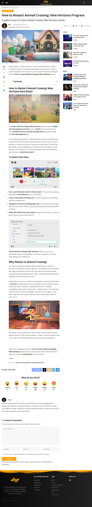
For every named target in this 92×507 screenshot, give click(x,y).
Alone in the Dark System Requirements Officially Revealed (80, 86)
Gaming (75, 40)
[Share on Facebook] (70, 25)
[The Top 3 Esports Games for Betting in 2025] (67, 38)
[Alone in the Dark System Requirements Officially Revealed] (67, 87)
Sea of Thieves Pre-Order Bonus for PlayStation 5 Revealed (80, 105)
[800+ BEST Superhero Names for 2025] (67, 55)
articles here (27, 354)
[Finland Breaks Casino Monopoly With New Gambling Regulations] (67, 77)
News (74, 81)
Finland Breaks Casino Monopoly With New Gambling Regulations (79, 76)
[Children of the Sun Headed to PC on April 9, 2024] (67, 97)
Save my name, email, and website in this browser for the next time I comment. (27, 454)
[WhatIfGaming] (46, 2)
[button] (3, 2)
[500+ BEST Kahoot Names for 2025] (67, 63)
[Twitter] (70, 480)
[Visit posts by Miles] (4, 400)
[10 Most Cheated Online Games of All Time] (67, 46)
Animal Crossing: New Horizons (38, 74)
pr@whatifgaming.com (11, 500)
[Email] (76, 25)
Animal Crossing (8, 11)
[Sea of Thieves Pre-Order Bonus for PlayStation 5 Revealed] (67, 105)
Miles (9, 24)
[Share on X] (73, 25)
